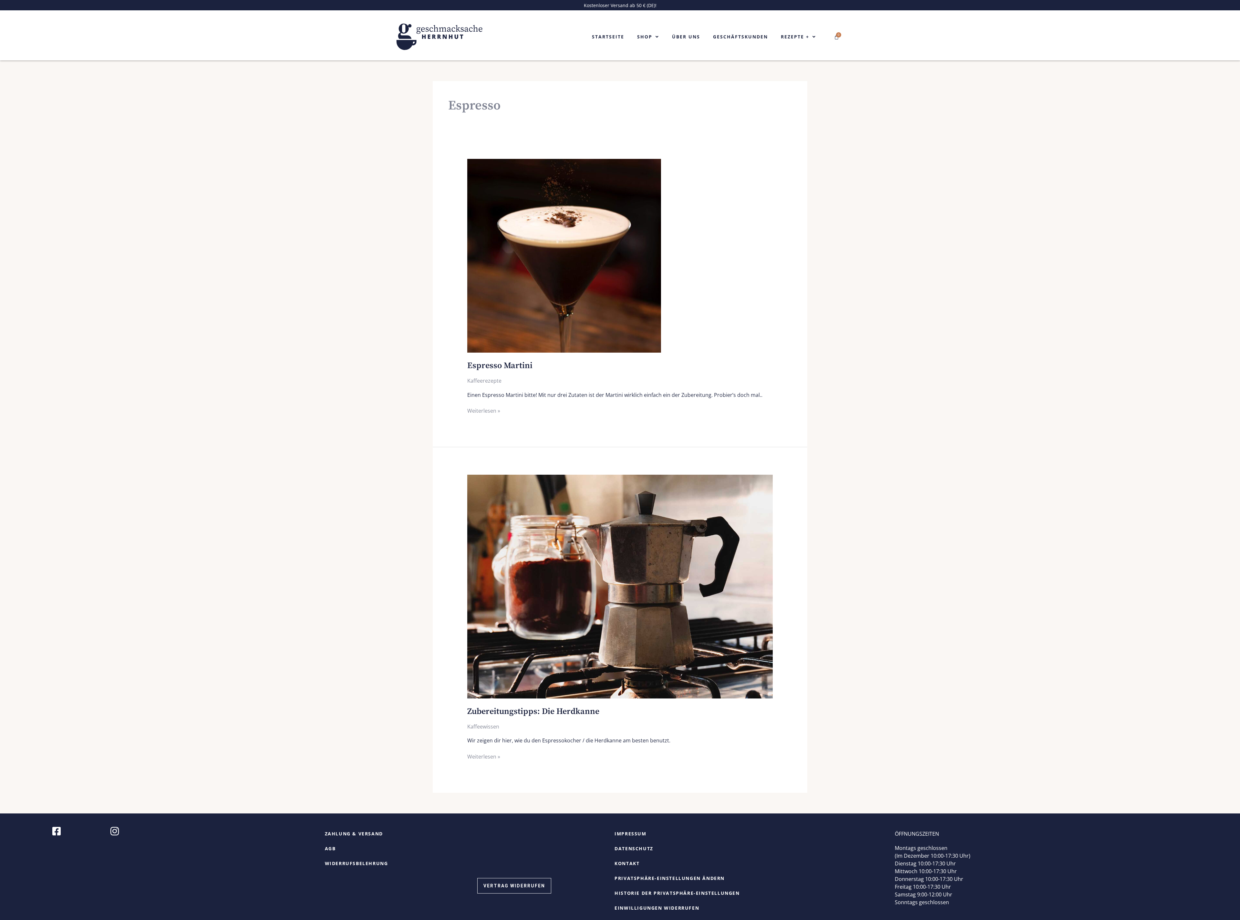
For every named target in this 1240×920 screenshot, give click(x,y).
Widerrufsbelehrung (356, 863)
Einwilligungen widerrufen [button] (657, 908)
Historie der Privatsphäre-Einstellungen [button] (677, 893)
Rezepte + (795, 37)
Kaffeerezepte (484, 380)
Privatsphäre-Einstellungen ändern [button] (670, 878)
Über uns (686, 37)
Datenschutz (634, 848)
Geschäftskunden (740, 37)
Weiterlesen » (483, 410)
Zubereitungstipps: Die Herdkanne (533, 711)
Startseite (608, 37)
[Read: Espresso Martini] (564, 255)
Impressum (630, 834)
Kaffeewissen (483, 726)
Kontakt (627, 863)
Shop (644, 37)
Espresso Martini (499, 365)
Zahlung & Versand (354, 834)
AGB (330, 848)
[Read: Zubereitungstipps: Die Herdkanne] (620, 586)
